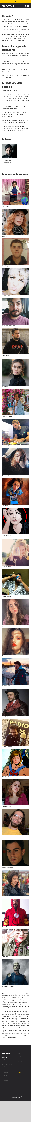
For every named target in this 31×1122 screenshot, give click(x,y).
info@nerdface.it (6, 1059)
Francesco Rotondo (15, 1097)
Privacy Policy (5, 1064)
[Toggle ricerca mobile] (25, 6)
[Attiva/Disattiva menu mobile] (28, 6)
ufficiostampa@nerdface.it (9, 1037)
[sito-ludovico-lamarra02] (9, 144)
